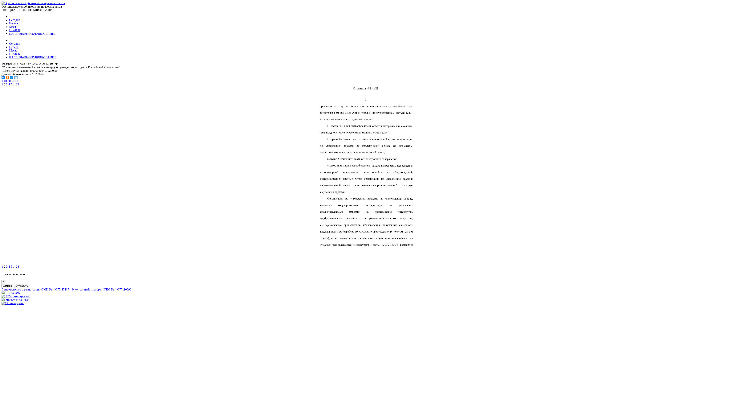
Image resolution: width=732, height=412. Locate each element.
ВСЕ (18, 81)
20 (9, 81)
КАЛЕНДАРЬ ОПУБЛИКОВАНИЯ (32, 33)
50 (12, 81)
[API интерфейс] (13, 303)
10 (5, 81)
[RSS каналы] (11, 293)
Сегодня (14, 20)
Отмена (7, 285)
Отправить (22, 285)
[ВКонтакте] (3, 77)
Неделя (13, 23)
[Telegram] (16, 77)
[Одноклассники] (7, 77)
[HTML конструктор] (16, 296)
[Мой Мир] (11, 77)
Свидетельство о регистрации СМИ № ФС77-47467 (35, 289)
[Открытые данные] (15, 299)
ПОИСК (14, 30)
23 (17, 84)
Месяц (13, 26)
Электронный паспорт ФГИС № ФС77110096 (101, 289)
